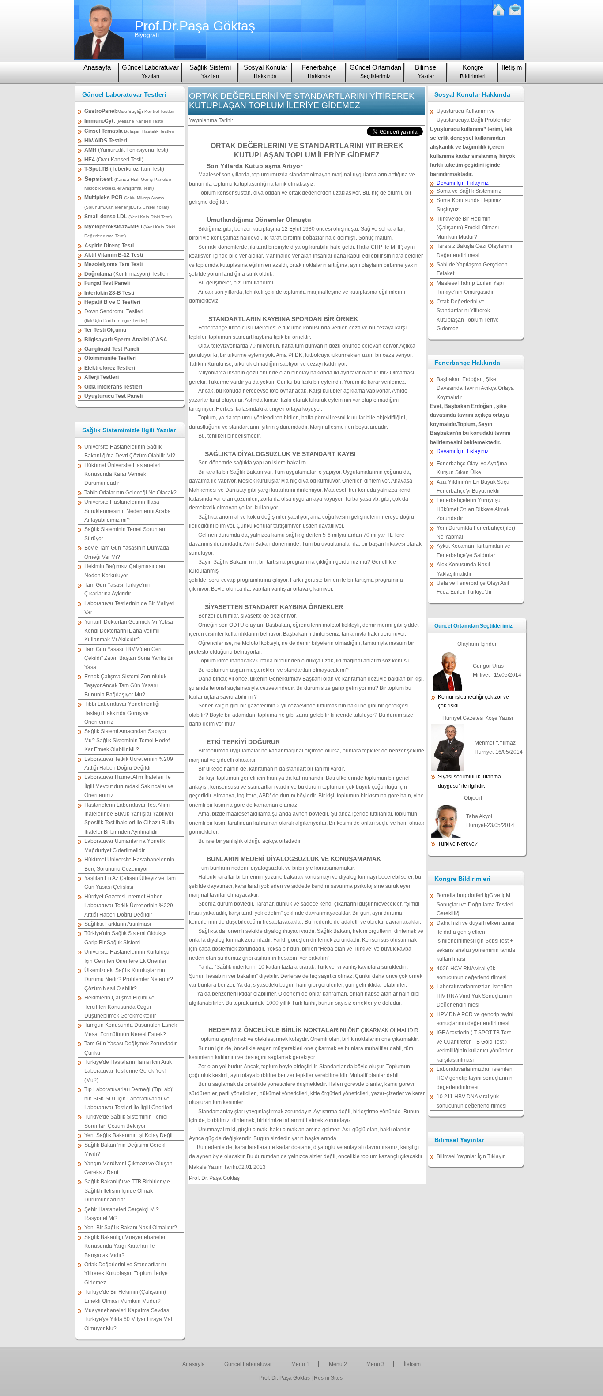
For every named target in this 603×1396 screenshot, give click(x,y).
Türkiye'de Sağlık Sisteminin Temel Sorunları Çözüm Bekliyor (126, 1121)
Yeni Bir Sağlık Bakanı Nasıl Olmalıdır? (130, 1227)
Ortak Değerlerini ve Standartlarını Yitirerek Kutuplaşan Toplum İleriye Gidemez (126, 1273)
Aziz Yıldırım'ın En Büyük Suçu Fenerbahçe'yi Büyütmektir (473, 486)
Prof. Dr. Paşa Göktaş (284, 1378)
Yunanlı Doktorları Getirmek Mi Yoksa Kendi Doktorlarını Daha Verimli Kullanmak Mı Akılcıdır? (128, 631)
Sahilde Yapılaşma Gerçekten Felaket (472, 269)
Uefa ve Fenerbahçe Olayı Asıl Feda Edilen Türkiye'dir (473, 587)
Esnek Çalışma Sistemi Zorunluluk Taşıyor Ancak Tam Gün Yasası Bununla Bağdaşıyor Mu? (125, 686)
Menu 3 (375, 1364)
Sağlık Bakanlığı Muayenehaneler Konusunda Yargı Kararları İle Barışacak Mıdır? (125, 1246)
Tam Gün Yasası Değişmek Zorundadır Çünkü (130, 1047)
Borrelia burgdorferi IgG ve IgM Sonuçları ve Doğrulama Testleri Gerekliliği (475, 904)
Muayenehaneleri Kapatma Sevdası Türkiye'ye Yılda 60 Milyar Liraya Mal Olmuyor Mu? (128, 1319)
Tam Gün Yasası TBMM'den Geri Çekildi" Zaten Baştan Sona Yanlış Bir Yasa (129, 658)
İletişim (512, 67)
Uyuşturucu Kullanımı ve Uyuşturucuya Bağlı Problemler (474, 115)
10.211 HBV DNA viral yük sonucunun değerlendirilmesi (472, 1100)
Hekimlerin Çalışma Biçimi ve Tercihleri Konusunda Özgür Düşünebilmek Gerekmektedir (120, 1007)
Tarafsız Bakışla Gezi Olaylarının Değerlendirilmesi (475, 250)
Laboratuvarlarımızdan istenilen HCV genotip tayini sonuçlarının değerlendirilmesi (475, 1078)
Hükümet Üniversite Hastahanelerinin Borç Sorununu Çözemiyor (129, 864)
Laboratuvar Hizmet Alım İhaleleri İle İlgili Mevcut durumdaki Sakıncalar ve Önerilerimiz (128, 786)
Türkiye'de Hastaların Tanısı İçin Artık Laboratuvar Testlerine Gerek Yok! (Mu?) (128, 1071)
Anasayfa (97, 67)
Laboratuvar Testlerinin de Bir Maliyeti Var (129, 607)
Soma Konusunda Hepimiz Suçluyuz (469, 204)
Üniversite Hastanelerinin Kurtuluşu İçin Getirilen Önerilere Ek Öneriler (127, 956)
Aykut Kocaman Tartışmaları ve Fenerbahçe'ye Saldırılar (473, 550)
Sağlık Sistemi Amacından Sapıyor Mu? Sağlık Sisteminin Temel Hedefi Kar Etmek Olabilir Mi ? (127, 740)
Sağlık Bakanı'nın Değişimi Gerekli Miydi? (125, 1149)
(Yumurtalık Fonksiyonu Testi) (126, 150)
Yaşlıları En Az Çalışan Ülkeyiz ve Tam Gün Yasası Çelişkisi (130, 882)
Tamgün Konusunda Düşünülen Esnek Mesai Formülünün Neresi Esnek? (130, 1029)
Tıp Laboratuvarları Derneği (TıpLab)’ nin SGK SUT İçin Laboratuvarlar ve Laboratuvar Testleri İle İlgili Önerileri (128, 1098)
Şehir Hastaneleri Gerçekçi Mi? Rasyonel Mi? (121, 1213)
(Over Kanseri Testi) (113, 160)
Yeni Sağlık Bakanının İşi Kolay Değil (128, 1135)
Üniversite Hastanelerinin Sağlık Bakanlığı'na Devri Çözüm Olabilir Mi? (129, 451)
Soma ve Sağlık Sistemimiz (469, 191)
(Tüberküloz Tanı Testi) (124, 169)
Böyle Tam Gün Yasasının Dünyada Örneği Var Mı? (126, 552)
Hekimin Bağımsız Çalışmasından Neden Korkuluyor (124, 570)
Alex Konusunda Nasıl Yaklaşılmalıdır (463, 568)
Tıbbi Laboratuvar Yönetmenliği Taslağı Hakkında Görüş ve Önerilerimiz (122, 713)
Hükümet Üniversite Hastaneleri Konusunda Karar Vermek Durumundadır (122, 474)
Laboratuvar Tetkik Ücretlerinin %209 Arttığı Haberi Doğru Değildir (128, 763)
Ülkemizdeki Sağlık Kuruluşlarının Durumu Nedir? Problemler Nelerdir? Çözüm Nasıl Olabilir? (128, 979)
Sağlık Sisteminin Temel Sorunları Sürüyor (124, 533)
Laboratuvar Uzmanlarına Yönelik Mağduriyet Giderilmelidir (124, 845)
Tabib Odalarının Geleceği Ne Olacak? (130, 493)
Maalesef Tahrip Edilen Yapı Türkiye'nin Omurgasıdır (470, 287)
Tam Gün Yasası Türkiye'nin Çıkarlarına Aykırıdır (117, 589)
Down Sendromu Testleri (115, 315)
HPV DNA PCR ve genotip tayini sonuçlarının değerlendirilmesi (475, 1018)
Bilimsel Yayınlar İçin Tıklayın (471, 1156)
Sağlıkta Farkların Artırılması (117, 924)
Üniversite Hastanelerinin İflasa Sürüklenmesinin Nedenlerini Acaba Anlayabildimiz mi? (127, 511)
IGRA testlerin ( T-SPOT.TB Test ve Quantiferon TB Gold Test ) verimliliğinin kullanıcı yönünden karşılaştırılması (475, 1046)
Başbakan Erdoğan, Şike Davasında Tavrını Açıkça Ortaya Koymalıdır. (475, 388)
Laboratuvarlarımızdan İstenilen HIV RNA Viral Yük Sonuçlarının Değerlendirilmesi (475, 996)
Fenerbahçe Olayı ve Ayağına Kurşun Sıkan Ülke (472, 467)
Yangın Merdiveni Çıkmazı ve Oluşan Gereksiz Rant (128, 1167)
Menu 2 (338, 1364)
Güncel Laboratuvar (248, 1364)
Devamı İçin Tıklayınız (463, 183)
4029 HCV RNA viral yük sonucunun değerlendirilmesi (472, 973)
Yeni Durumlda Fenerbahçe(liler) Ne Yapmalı (476, 532)
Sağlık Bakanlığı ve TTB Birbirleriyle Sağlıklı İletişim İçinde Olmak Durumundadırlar (127, 1191)
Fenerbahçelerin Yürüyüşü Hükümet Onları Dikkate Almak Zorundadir (473, 509)
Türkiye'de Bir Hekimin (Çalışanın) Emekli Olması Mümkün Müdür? (125, 1296)
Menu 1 (300, 1364)
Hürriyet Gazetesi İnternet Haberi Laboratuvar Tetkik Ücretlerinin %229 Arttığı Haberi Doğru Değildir (128, 906)
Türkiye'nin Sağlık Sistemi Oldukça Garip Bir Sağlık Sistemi (125, 937)
